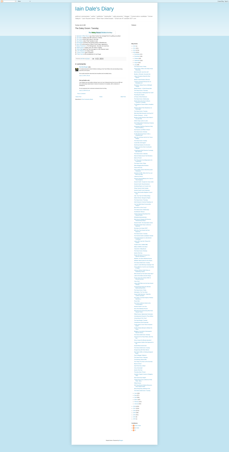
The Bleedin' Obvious (139, 211)
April (135, 397)
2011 (134, 48)
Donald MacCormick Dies (140, 345)
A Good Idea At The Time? (140, 318)
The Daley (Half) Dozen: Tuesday (142, 390)
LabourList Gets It (138, 176)
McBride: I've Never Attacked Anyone (143, 258)
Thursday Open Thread (139, 372)
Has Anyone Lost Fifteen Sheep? (142, 129)
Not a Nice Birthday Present (141, 308)
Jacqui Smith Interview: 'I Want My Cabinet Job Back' (142, 295)
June (135, 393)
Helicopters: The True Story (140, 292)
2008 (134, 406)
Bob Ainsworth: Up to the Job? (141, 72)
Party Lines (80, 54)
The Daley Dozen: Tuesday (140, 111)
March (136, 399)
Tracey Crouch (81, 52)
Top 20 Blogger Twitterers (140, 355)
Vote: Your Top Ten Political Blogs (142, 195)
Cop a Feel (137, 281)
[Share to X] (99, 59)
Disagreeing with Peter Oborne (141, 350)
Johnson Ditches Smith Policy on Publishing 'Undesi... (142, 271)
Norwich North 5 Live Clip (140, 306)
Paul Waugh (79, 42)
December (137, 54)
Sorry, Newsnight (138, 368)
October (136, 58)
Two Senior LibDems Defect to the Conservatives (142, 303)
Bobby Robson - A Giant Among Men (143, 88)
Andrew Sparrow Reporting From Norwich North (142, 214)
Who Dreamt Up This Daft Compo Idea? (143, 273)
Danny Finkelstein (81, 46)
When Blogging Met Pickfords (141, 165)
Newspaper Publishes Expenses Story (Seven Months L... (143, 127)
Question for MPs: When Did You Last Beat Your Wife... (143, 173)
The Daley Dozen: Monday (140, 131)
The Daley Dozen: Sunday (140, 140)
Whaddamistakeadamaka (140, 217)
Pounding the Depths (139, 94)
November (137, 56)
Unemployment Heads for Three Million (143, 316)
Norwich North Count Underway (142, 190)
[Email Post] (93, 58)
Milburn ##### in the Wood (140, 246)
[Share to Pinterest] (103, 59)
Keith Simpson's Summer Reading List (143, 202)
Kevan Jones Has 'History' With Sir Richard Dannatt (142, 278)
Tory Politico (79, 41)
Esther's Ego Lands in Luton (141, 120)
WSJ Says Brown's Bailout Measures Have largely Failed (143, 386)
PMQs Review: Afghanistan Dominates (143, 314)
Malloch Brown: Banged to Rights (142, 198)
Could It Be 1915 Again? (140, 142)
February (136, 401)
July (135, 64)
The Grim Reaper (83, 67)
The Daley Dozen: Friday (140, 66)
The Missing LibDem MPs (140, 359)
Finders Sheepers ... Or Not (140, 115)
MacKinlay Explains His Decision (142, 145)
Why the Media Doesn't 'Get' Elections (143, 155)
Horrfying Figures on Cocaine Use (142, 186)
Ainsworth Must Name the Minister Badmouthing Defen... (142, 287)
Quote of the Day (138, 253)
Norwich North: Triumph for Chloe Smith (144, 182)
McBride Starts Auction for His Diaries (143, 260)
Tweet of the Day (138, 167)
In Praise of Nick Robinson (140, 96)
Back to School (137, 363)
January (136, 403)
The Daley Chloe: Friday (140, 163)
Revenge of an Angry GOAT (141, 228)
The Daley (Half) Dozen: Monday (142, 334)
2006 (134, 410)
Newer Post (78, 96)
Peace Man (137, 301)
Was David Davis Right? (140, 377)
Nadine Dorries (80, 47)
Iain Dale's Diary (94, 9)
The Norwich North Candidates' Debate (143, 235)
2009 (134, 52)
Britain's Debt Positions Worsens (142, 79)
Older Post (123, 96)
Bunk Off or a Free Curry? (140, 207)
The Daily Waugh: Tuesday (140, 320)
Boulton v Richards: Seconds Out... (142, 74)
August (136, 62)
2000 (134, 419)
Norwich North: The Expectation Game (143, 222)
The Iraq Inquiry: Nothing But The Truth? (144, 92)
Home (100, 96)
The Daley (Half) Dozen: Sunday (142, 262)
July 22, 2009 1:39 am (84, 75)
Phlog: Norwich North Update (141, 188)
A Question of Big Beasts (140, 248)
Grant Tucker (138, 425)
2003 (134, 417)
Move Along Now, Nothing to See (142, 388)
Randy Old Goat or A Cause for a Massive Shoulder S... (142, 255)
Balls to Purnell (138, 158)
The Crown (79, 39)
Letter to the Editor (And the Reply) (142, 275)
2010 (134, 50)
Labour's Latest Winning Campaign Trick (144, 264)
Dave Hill (78, 44)
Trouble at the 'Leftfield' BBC (141, 244)
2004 (134, 414)
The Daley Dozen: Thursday (141, 90)
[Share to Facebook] (101, 59)
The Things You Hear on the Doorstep (143, 361)
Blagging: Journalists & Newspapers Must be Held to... (143, 332)
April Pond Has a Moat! (139, 365)
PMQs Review (137, 383)
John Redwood (81, 51)
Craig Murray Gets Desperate (141, 322)
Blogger (121, 440)
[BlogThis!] (97, 59)
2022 (134, 46)
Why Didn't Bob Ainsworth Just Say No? (143, 113)
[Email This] (96, 59)
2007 (134, 408)
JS (135, 430)
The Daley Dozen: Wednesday (141, 99)
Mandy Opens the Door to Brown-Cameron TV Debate (142, 101)
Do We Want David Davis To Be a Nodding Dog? (142, 134)
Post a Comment (81, 93)
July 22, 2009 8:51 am (84, 90)
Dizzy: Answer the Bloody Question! (142, 340)
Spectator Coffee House (82, 36)
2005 (134, 412)
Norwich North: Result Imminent (142, 184)
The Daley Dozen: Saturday (141, 153)
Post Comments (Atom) (87, 99)
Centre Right (79, 49)
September (137, 60)
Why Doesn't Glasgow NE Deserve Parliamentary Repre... (142, 220)
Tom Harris (79, 37)
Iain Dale (137, 428)
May (135, 395)
